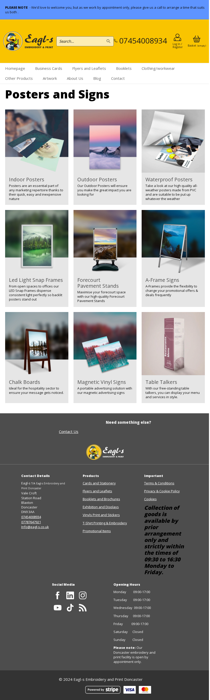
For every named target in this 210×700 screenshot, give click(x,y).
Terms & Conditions (159, 483)
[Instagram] (82, 595)
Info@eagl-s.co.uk (35, 527)
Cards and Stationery (99, 483)
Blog (97, 78)
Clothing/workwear (158, 68)
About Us (75, 78)
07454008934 (31, 517)
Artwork (50, 78)
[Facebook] (58, 595)
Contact (118, 78)
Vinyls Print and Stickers (101, 515)
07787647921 (31, 522)
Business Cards (48, 68)
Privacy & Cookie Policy (162, 491)
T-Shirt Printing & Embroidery (105, 523)
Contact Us (68, 431)
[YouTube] (58, 608)
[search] (109, 41)
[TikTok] (70, 608)
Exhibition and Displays (101, 507)
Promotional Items (97, 531)
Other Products (19, 78)
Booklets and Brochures (101, 499)
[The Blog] (82, 608)
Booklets (124, 68)
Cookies (150, 499)
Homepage (15, 68)
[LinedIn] (70, 595)
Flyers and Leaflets (89, 68)
